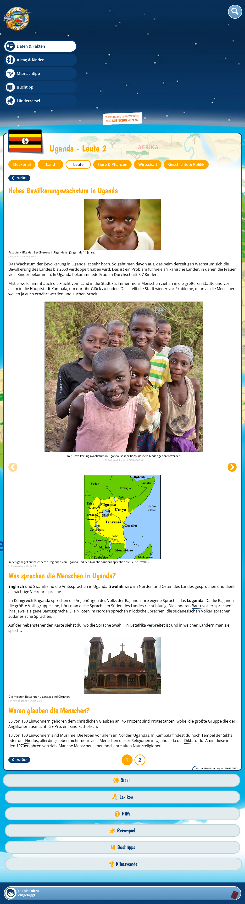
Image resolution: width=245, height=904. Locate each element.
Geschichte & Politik (186, 164)
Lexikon (126, 797)
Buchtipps (126, 847)
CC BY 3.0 (35, 700)
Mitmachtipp (28, 73)
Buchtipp (25, 87)
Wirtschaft (147, 164)
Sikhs (227, 735)
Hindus (31, 740)
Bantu (197, 605)
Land (50, 164)
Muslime (67, 735)
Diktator (191, 740)
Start (125, 780)
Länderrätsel (28, 100)
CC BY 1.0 (31, 565)
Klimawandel (127, 864)
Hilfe (126, 813)
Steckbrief (22, 164)
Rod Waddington (117, 460)
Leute (78, 164)
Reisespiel (126, 830)
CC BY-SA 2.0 (136, 460)
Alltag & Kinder (30, 59)
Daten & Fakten (31, 46)
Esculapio (18, 565)
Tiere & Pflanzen (112, 164)
